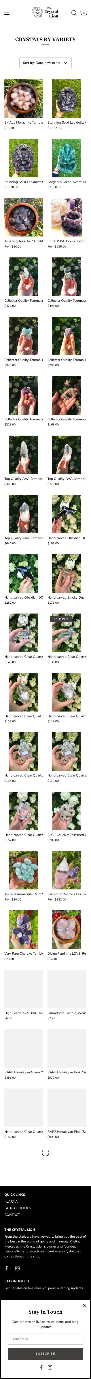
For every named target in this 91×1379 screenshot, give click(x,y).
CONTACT (12, 1215)
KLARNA (11, 1201)
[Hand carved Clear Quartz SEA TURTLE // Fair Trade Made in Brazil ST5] (23, 811)
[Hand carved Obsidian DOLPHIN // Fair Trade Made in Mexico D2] (23, 573)
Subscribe (45, 1354)
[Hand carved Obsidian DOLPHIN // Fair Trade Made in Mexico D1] (66, 514)
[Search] (74, 13)
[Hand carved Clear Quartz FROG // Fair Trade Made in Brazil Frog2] (66, 692)
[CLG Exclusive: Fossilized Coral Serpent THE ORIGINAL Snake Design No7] (66, 811)
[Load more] (45, 1152)
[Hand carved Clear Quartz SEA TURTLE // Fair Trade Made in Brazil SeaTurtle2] (23, 751)
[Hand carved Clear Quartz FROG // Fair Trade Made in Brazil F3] (23, 1108)
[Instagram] (50, 1367)
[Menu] (7, 13)
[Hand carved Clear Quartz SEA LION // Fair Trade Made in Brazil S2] (23, 633)
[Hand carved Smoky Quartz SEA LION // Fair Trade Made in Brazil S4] (66, 573)
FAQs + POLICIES (17, 1208)
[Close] (84, 1305)
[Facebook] (41, 1367)
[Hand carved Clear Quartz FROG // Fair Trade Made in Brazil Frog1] (23, 692)
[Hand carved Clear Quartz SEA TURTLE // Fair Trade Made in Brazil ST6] (66, 751)
